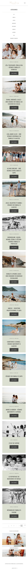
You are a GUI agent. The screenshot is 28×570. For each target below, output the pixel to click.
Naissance (14, 26)
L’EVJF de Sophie (14, 443)
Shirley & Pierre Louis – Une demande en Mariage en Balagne (14, 276)
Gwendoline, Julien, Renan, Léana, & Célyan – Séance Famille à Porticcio (14, 241)
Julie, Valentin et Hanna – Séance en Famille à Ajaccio (14, 205)
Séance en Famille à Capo (14, 376)
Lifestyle (11, 338)
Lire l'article (14, 73)
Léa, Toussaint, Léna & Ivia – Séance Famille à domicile (14, 67)
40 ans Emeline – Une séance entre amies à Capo (14, 171)
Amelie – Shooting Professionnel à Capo (14, 309)
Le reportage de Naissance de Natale (14, 478)
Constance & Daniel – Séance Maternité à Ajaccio (14, 344)
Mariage (14, 29)
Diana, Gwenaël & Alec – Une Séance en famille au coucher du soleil (14, 102)
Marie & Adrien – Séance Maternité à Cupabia (14, 411)
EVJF (14, 35)
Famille (14, 17)
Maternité (14, 23)
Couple (14, 20)
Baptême (14, 32)
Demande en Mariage (14, 38)
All (14, 14)
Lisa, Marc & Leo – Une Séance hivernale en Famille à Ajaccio (14, 136)
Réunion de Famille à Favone (14, 511)
